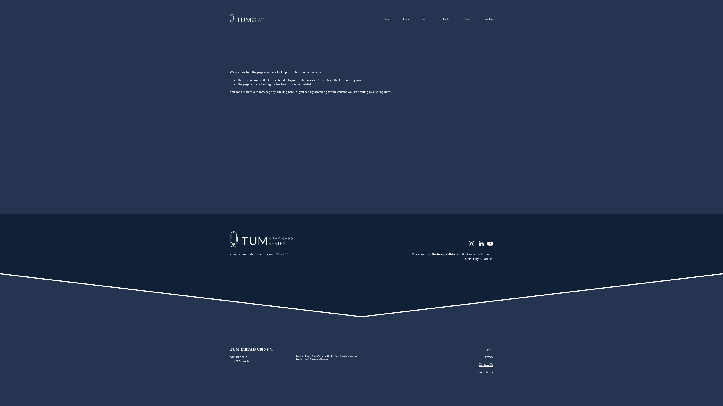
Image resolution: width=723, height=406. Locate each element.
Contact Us (486, 364)
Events (406, 19)
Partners (467, 19)
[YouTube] (490, 244)
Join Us (446, 19)
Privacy (488, 357)
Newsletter (489, 19)
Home (386, 19)
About (426, 19)
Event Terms (485, 372)
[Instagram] (471, 244)
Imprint (488, 349)
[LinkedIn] (481, 244)
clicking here (285, 92)
